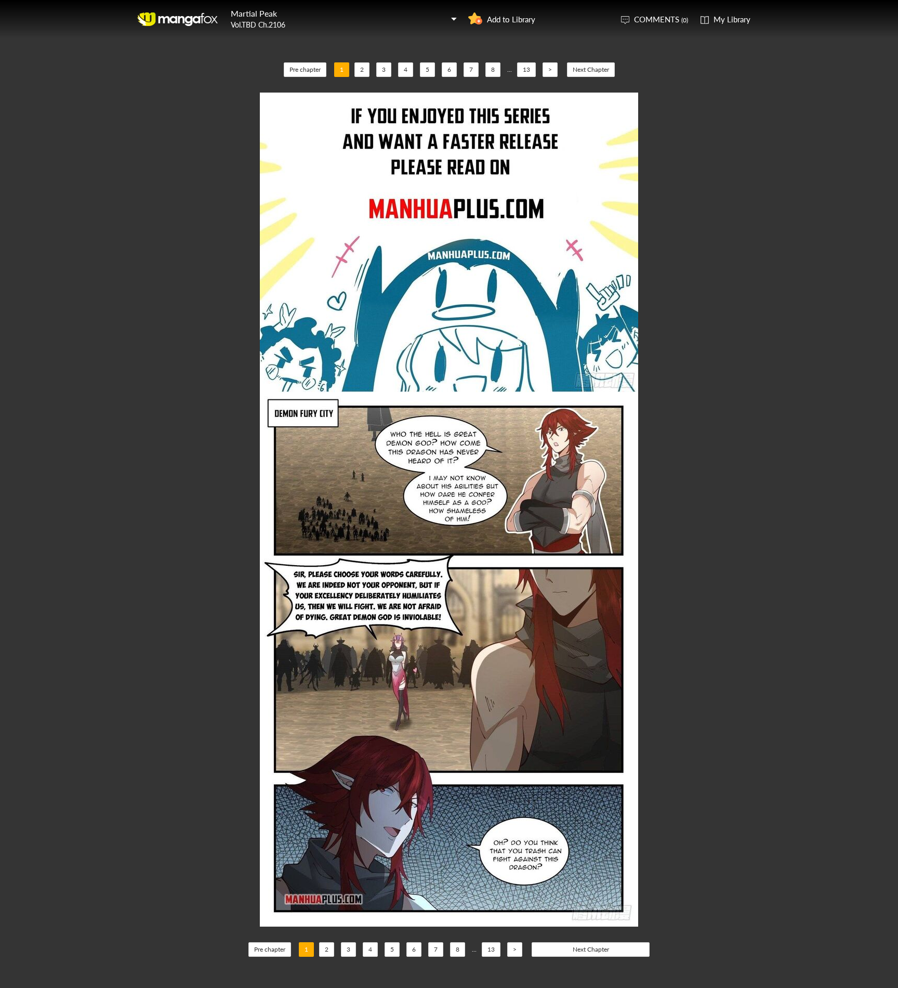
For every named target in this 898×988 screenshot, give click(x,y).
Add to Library (511, 19)
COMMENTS (661, 19)
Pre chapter (305, 69)
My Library (732, 19)
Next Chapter (591, 69)
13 (526, 69)
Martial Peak (254, 13)
